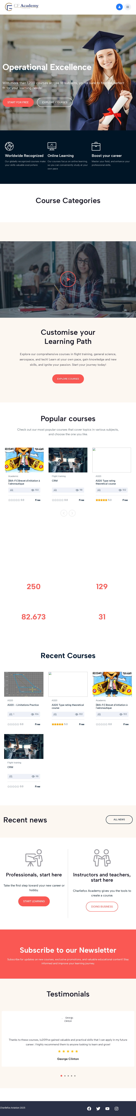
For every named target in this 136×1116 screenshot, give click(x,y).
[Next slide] (72, 513)
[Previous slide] (64, 513)
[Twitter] (98, 1108)
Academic (13, 476)
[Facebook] (89, 1108)
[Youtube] (107, 1108)
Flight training (59, 476)
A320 (98, 476)
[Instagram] (116, 1108)
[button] (127, 7)
